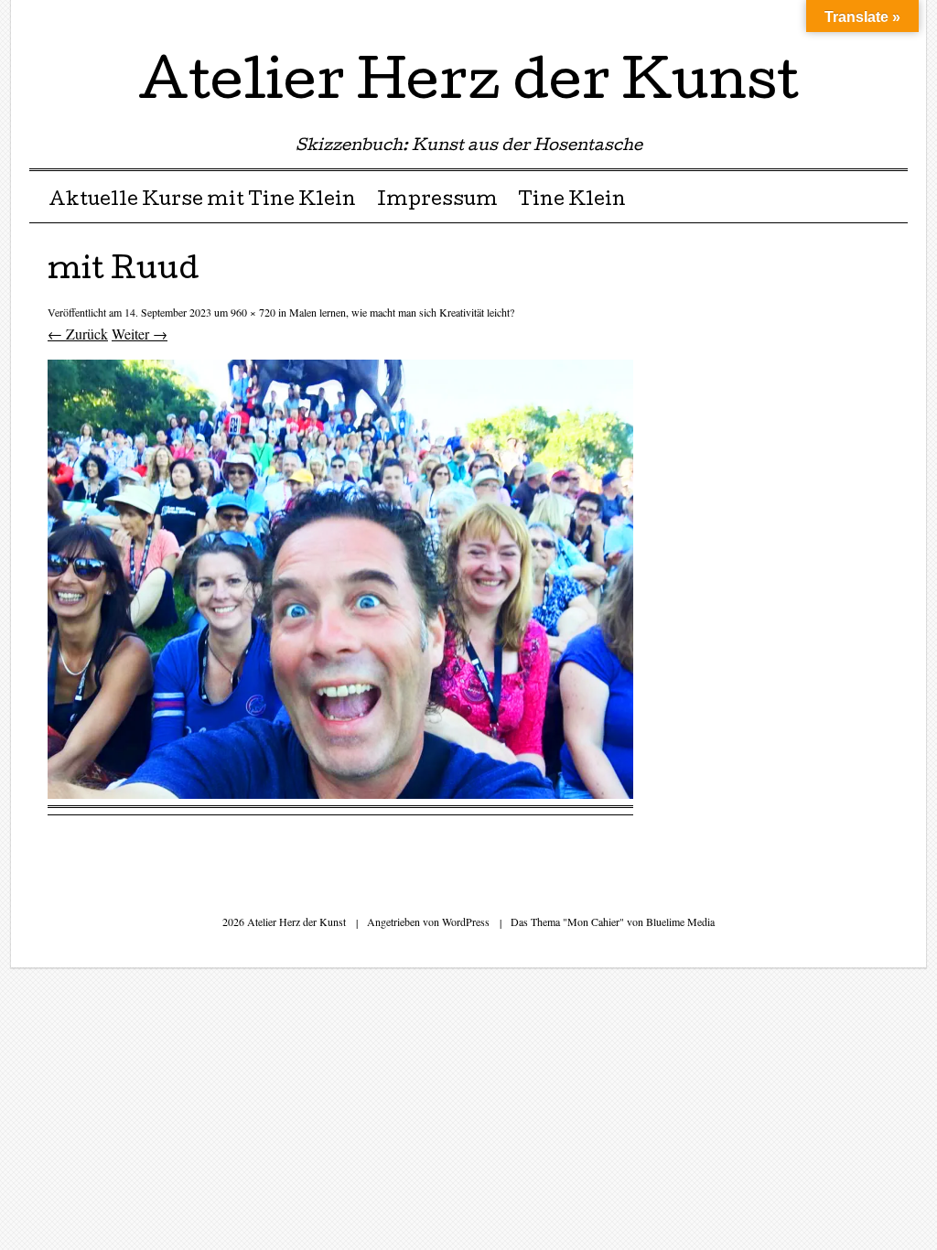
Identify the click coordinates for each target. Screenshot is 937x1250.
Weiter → (139, 333)
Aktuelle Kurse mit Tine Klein (202, 201)
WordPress (466, 921)
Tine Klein (572, 201)
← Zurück (78, 333)
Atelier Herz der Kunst (468, 86)
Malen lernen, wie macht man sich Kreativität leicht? (401, 312)
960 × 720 (253, 312)
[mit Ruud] (340, 793)
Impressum (437, 201)
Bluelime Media (680, 921)
